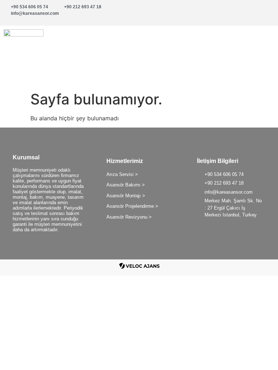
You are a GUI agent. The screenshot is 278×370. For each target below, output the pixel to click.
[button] (208, 42)
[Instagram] (265, 11)
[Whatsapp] (244, 11)
